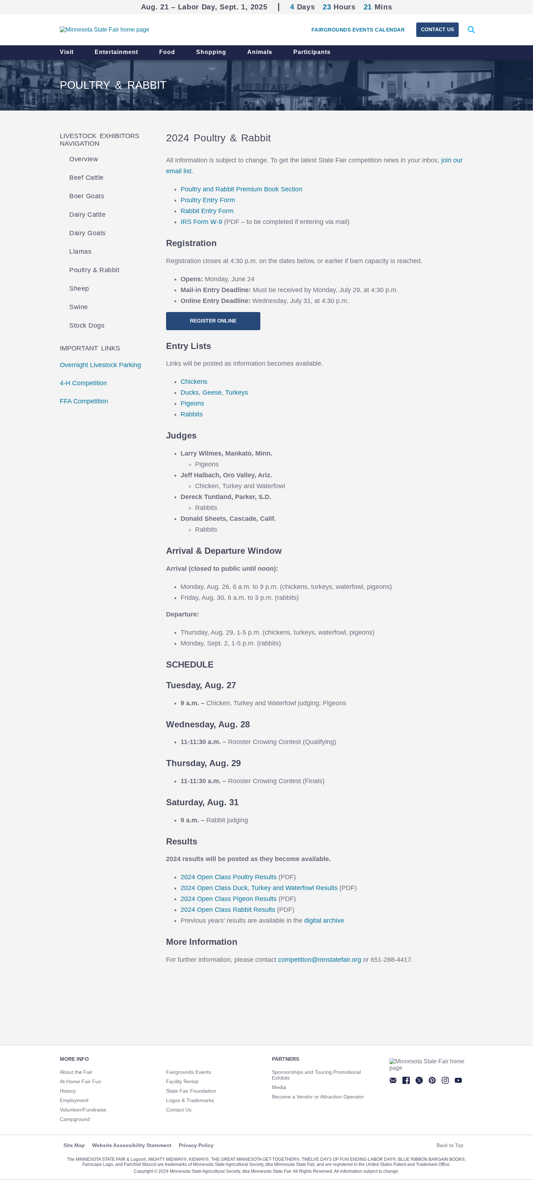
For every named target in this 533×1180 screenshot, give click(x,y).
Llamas (80, 251)
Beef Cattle (86, 177)
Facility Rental (182, 1081)
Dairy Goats (87, 233)
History (68, 1091)
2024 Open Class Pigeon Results (229, 898)
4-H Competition (83, 383)
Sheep (79, 288)
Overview (83, 159)
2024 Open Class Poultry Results (229, 877)
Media (279, 1087)
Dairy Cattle (87, 214)
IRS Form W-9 (201, 221)
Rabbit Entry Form (207, 211)
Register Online (213, 321)
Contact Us (437, 29)
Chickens (194, 381)
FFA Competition (84, 401)
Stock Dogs (86, 325)
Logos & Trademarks (190, 1100)
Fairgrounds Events (188, 1072)
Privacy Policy (196, 1145)
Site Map (74, 1145)
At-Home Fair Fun (80, 1081)
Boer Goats (86, 196)
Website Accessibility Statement (132, 1145)
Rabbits (192, 414)
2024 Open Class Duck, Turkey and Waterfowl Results (259, 888)
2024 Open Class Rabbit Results (228, 909)
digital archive (324, 920)
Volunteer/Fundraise (83, 1110)
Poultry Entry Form (208, 200)
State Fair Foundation (191, 1091)
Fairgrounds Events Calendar (358, 30)
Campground (75, 1119)
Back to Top (451, 1145)
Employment (74, 1100)
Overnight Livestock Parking (100, 365)
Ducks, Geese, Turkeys (214, 392)
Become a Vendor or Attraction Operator (318, 1097)
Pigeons (192, 403)
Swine (78, 307)
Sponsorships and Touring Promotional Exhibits (316, 1075)
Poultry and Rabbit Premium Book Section (241, 189)
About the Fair (76, 1072)
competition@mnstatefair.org (319, 959)
